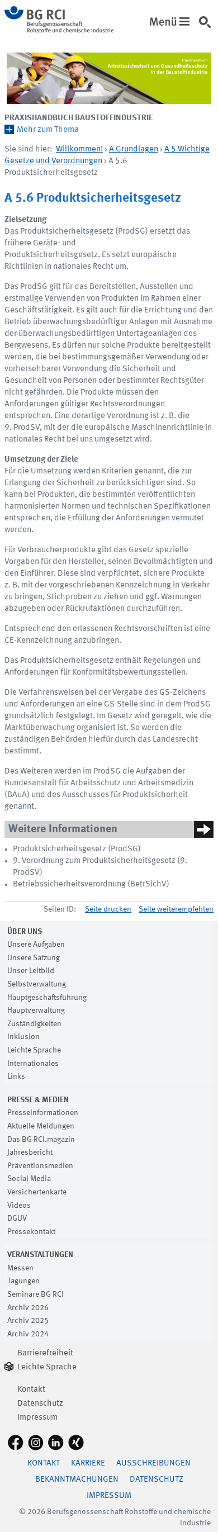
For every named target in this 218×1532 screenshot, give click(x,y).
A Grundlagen (133, 149)
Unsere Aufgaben (36, 944)
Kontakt (31, 1390)
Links (16, 1076)
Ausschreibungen (153, 1463)
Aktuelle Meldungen (40, 1126)
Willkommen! (79, 149)
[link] (207, 27)
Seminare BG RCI (35, 1294)
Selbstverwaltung (36, 984)
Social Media (29, 1179)
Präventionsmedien (40, 1166)
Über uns (24, 932)
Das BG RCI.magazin (41, 1140)
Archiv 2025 (28, 1321)
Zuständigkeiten (34, 1024)
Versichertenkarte (37, 1192)
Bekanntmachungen (77, 1480)
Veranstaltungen (40, 1255)
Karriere (88, 1463)
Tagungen (23, 1281)
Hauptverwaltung (36, 1010)
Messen (20, 1268)
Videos (19, 1206)
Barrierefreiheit (45, 1353)
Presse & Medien (38, 1100)
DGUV (17, 1218)
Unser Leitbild (30, 971)
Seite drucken (108, 909)
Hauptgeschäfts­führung (47, 998)
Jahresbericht (30, 1152)
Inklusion (23, 1037)
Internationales (33, 1064)
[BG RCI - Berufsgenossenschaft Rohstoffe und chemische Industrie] (58, 30)
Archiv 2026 (28, 1308)
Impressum (37, 1418)
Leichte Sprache (34, 1050)
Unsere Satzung (33, 958)
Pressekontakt (31, 1232)
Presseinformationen (42, 1113)
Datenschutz (40, 1404)
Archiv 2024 (28, 1334)
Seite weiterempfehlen (176, 909)
